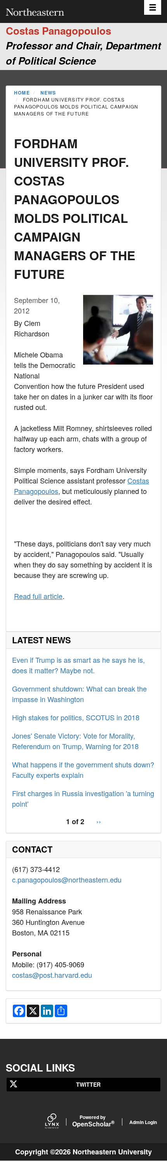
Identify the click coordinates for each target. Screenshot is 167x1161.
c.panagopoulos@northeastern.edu (67, 879)
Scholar (92, 1121)
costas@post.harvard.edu (52, 975)
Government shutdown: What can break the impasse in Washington (79, 693)
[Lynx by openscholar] (58, 1122)
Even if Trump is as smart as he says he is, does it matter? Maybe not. (78, 665)
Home (22, 92)
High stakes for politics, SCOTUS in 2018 (75, 717)
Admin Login (143, 1122)
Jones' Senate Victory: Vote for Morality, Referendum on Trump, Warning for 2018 (75, 740)
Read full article (38, 596)
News (48, 92)
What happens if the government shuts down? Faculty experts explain (83, 769)
